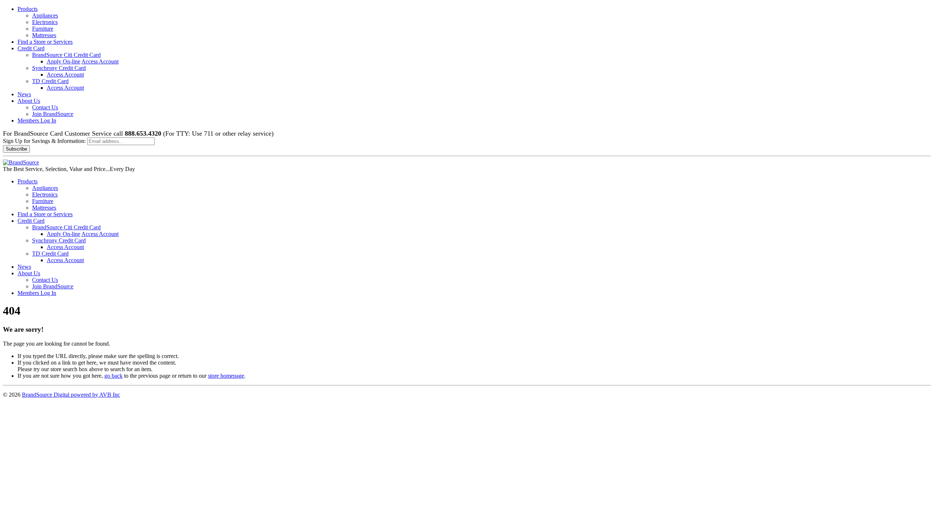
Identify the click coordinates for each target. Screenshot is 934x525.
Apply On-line (63, 61)
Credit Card (31, 48)
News (24, 94)
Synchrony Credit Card (59, 68)
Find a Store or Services (45, 42)
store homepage (226, 376)
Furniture (42, 29)
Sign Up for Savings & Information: (44, 141)
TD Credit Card (50, 81)
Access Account (100, 61)
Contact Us (45, 107)
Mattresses (44, 35)
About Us (29, 101)
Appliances (45, 15)
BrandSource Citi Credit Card (66, 55)
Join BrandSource (52, 114)
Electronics (45, 22)
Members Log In (37, 120)
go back (113, 376)
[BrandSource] (21, 162)
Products (28, 9)
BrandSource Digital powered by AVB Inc (71, 395)
